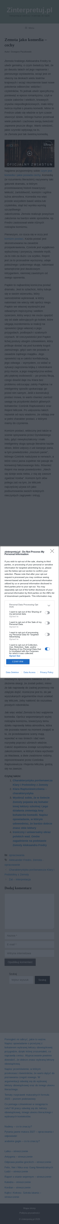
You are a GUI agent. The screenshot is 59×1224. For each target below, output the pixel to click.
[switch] (47, 612)
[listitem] (29, 606)
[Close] (53, 552)
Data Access (29, 672)
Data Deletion (12, 672)
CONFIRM (17, 661)
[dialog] (29, 612)
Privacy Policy (46, 672)
